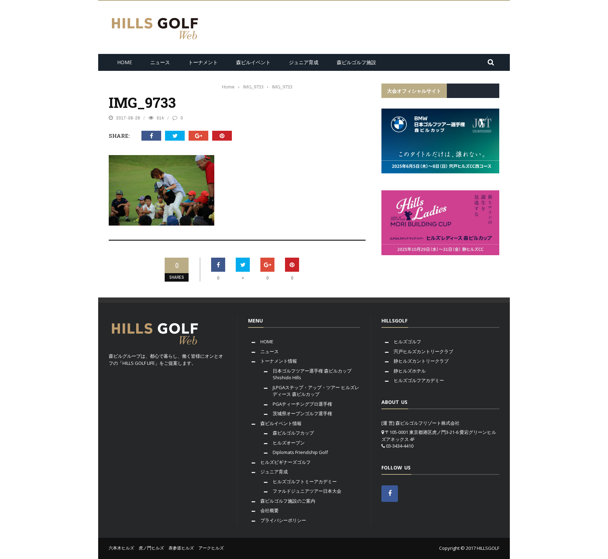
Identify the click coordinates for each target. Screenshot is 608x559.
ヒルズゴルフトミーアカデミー (305, 481)
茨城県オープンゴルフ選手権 (302, 413)
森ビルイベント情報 (281, 423)
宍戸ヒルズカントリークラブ (423, 351)
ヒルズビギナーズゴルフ (285, 462)
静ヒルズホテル (410, 371)
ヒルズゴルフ (407, 341)
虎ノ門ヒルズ (151, 548)
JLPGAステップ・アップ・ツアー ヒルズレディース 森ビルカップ (316, 391)
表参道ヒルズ (181, 548)
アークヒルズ (211, 548)
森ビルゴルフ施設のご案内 (287, 501)
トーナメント (203, 62)
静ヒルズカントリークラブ (421, 361)
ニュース (160, 62)
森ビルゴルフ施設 (356, 62)
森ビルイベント (253, 62)
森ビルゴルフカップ (293, 433)
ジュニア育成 (303, 62)
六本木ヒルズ (121, 548)
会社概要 (269, 510)
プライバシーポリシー (283, 520)
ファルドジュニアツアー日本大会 (307, 491)
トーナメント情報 (278, 361)
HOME (124, 62)
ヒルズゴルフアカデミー (419, 380)
